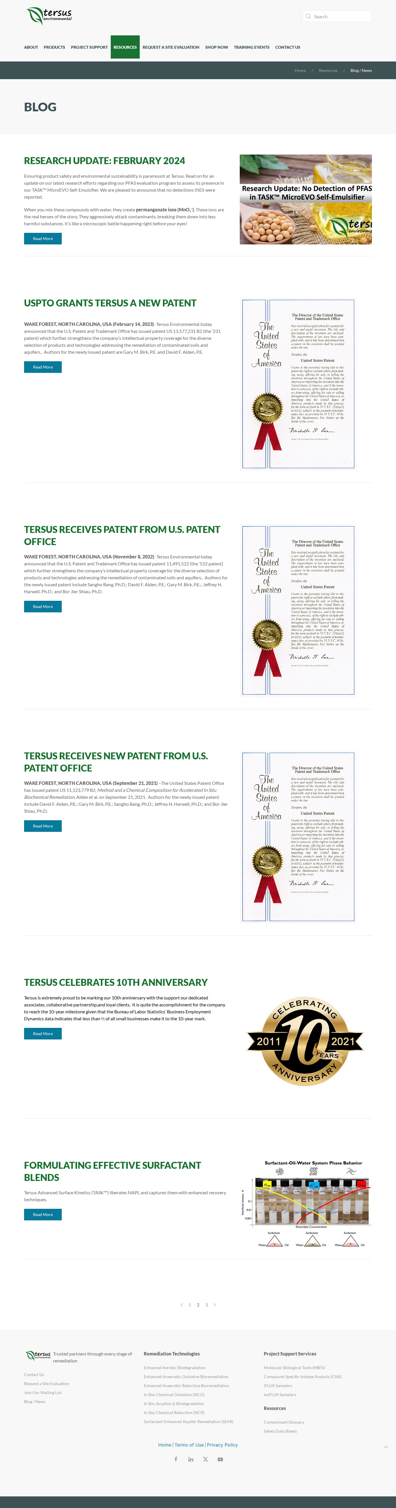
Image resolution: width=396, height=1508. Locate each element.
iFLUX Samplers (278, 1385)
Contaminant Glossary (284, 1422)
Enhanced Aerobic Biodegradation (175, 1367)
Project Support (89, 47)
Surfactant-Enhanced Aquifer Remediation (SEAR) (188, 1421)
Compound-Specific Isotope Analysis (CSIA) (303, 1376)
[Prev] (182, 1305)
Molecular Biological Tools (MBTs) (294, 1367)
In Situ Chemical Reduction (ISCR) (174, 1412)
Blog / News (35, 1401)
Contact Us (287, 47)
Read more (43, 238)
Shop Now (216, 47)
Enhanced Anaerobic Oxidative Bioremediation (186, 1376)
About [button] (31, 47)
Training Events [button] (252, 47)
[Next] (215, 1305)
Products (54, 47)
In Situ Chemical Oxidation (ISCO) (174, 1394)
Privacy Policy (222, 1445)
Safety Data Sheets (280, 1431)
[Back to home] (50, 16)
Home (164, 1445)
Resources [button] (125, 47)
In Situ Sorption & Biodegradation (174, 1403)
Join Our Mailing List (42, 1392)
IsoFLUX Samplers (280, 1394)
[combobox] (337, 16)
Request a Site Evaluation (171, 47)
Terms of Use (189, 1445)
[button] (386, 1447)
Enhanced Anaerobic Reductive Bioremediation (186, 1385)
